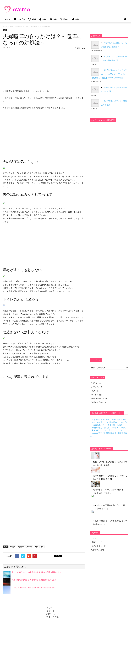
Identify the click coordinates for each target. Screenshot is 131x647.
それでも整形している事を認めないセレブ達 (109, 422)
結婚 (34, 19)
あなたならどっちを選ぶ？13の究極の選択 (109, 419)
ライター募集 (96, 394)
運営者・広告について (100, 402)
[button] (125, 19)
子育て (66, 19)
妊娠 (44, 19)
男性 (42, 547)
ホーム (7, 19)
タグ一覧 (95, 391)
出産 (55, 19)
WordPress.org (97, 550)
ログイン (95, 538)
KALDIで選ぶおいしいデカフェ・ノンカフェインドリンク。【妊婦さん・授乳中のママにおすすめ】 (109, 74)
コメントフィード (98, 546)
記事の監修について (99, 398)
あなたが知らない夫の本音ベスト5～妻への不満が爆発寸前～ (36, 572)
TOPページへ (96, 383)
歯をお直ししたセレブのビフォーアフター (109, 430)
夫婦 (77, 19)
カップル (21, 19)
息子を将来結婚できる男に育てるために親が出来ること (34, 580)
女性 (36, 547)
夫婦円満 (12, 547)
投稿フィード (96, 542)
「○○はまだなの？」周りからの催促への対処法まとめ (33, 588)
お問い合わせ (96, 387)
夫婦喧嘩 (21, 547)
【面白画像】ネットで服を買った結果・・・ (109, 425)
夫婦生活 (29, 547)
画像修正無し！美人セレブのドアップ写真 (109, 427)
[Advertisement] (44, 69)
